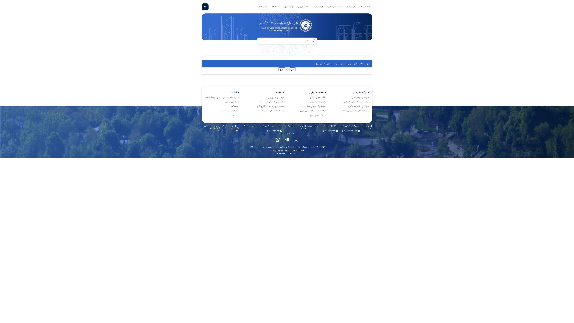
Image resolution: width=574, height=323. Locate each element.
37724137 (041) (215, 129)
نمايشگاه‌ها (234, 106)
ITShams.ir (292, 153)
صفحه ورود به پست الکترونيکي (270, 106)
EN (205, 6)
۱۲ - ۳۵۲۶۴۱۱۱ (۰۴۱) (349, 130)
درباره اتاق (350, 6)
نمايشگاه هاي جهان (318, 115)
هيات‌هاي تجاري (232, 101)
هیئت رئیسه (318, 6)
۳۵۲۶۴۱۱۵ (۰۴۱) (329, 130)
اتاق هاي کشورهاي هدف (316, 106)
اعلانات (236, 115)
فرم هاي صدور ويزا (276, 97)
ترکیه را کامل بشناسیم (317, 101)
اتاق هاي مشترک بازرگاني (358, 106)
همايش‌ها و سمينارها (230, 110)
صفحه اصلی (364, 6)
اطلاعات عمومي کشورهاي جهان (313, 110)
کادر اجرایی (303, 6)
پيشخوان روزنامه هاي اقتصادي (356, 101)
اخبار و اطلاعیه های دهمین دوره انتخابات (222, 97)
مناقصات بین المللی (318, 97)
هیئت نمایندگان (335, 6)
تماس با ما (263, 6)
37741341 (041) (234, 129)
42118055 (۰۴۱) (273, 130)
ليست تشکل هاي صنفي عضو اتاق (269, 110)
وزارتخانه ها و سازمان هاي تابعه (356, 110)
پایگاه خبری (289, 6)
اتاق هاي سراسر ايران (360, 97)
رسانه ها (276, 6)
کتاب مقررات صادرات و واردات (271, 101)
